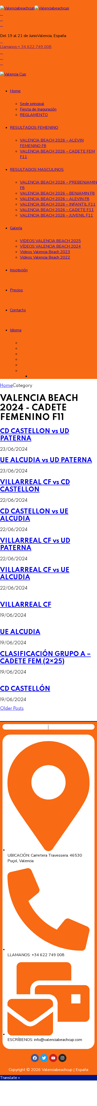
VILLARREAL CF (25, 605)
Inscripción (19, 270)
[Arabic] (23, 343)
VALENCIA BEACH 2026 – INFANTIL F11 (58, 204)
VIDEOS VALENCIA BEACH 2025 (50, 241)
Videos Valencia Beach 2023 (45, 252)
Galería (16, 228)
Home (15, 91)
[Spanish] (23, 348)
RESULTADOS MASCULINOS (37, 169)
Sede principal (32, 104)
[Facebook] (35, 1058)
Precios (16, 290)
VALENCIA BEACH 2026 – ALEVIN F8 (54, 199)
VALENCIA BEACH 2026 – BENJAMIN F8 (57, 193)
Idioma (15, 330)
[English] (23, 354)
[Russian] (33, 376)
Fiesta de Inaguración (38, 109)
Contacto (18, 310)
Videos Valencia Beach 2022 (45, 257)
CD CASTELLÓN (25, 689)
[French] (23, 359)
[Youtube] (53, 1058)
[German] (23, 365)
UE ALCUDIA (20, 632)
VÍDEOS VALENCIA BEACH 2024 (50, 246)
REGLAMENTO (34, 115)
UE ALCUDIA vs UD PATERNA (46, 460)
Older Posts (12, 708)
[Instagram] (62, 1058)
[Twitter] (44, 1058)
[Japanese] (23, 371)
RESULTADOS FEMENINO (34, 127)
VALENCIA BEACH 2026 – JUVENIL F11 (56, 215)
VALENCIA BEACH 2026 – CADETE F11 (57, 210)
